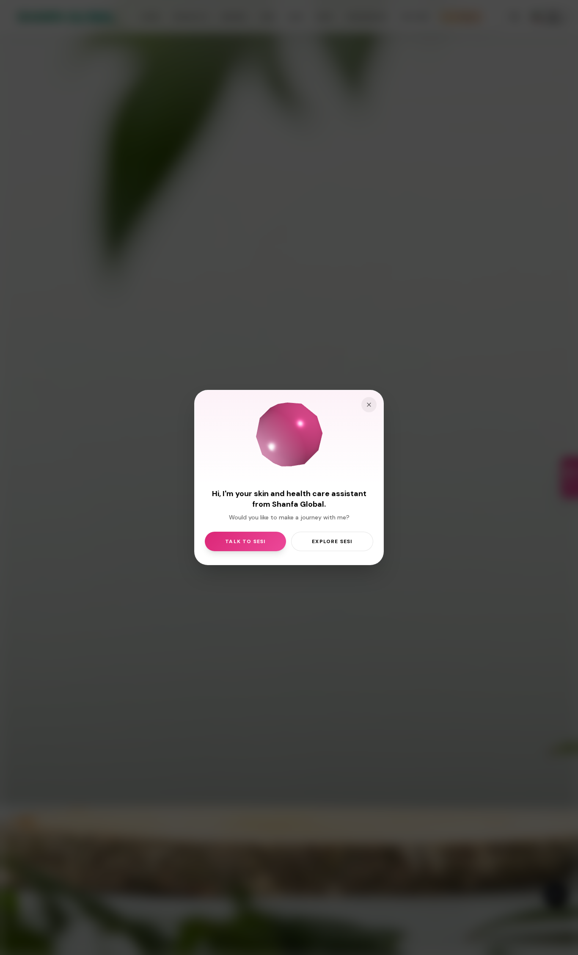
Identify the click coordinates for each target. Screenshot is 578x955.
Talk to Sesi (245, 541)
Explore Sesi (332, 541)
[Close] (369, 404)
